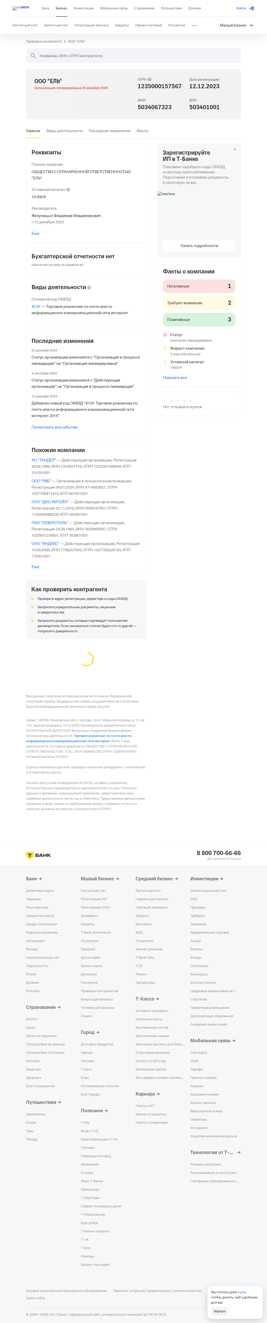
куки (242, 1292)
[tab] (33, 131)
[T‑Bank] (21, 8)
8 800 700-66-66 (219, 853)
